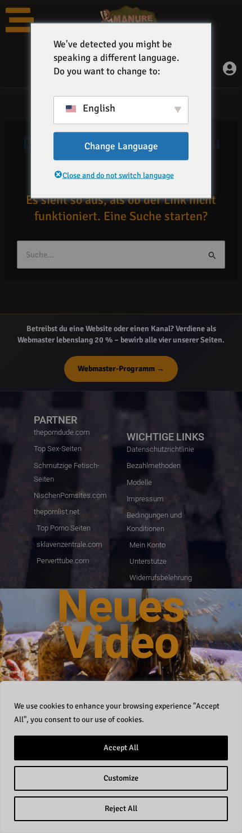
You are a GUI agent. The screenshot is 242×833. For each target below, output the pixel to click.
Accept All (121, 747)
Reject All (121, 808)
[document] (121, 416)
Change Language (121, 146)
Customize (121, 778)
